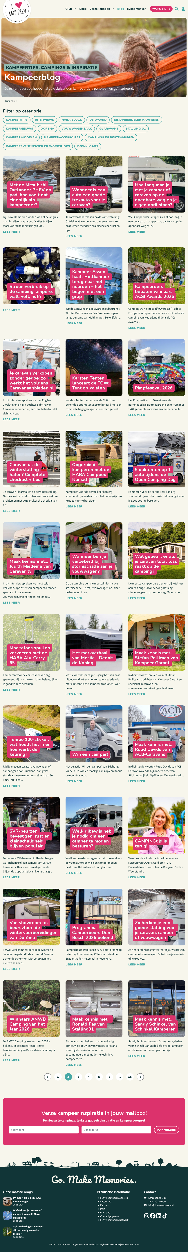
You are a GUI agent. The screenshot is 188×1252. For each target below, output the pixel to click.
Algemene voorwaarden (84, 1244)
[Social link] (146, 1216)
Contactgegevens (109, 1216)
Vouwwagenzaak (77, 129)
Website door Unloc (130, 1244)
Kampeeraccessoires (62, 137)
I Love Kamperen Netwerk (114, 1220)
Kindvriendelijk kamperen (136, 120)
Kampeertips (17, 120)
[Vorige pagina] (47, 1077)
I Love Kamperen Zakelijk (114, 1198)
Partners (104, 1205)
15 (130, 1077)
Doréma (47, 129)
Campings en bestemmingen (111, 137)
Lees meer (11, 232)
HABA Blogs (72, 120)
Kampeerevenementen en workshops (38, 146)
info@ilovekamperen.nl (161, 1205)
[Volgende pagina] (140, 1077)
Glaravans (108, 129)
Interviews (44, 120)
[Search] (176, 9)
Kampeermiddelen (21, 137)
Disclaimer (115, 1244)
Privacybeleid (102, 1244)
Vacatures (105, 1201)
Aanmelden (166, 1130)
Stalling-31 (136, 129)
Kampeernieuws (19, 129)
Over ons (105, 1213)
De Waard (98, 120)
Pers (102, 1209)
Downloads (87, 146)
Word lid (159, 8)
